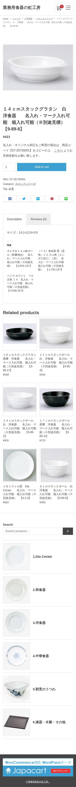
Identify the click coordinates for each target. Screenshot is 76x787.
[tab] (14, 219)
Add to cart (42, 166)
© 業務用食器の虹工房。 (38, 782)
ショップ (16, 18)
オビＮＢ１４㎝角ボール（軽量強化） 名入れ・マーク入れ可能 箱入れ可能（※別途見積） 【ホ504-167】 (20, 258)
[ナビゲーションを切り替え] (68, 7)
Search (8, 524)
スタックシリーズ (44, 18)
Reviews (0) (38, 219)
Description (14, 219)
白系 (11, 188)
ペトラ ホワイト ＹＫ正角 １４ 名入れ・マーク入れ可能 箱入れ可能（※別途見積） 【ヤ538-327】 (20, 283)
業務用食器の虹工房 (22, 7)
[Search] (68, 531)
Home (5, 18)
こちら (58, 150)
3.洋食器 (28, 18)
